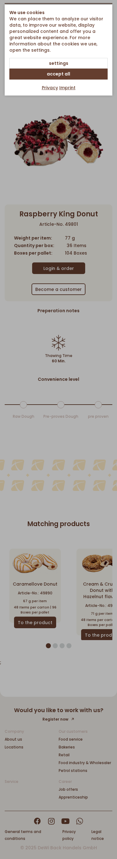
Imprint (67, 88)
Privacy (50, 88)
